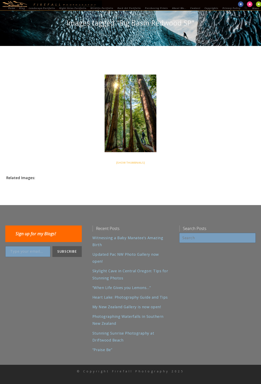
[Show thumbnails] (130, 162)
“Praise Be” (102, 349)
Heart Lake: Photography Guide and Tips (130, 297)
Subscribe (67, 251)
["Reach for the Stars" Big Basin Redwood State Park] (130, 113)
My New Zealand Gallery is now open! (126, 306)
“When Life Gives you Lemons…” (121, 287)
